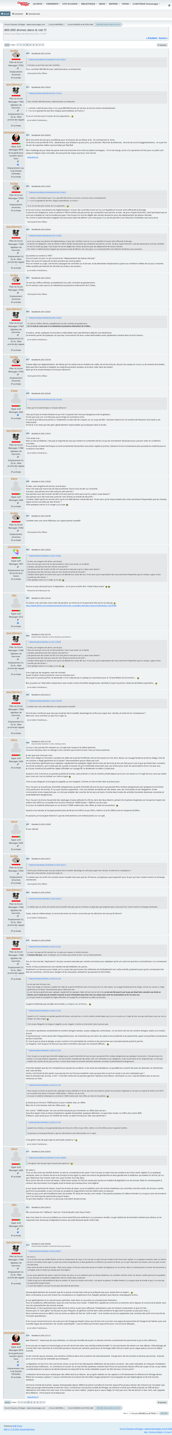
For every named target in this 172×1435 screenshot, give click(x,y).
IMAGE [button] (102, 4)
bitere (14, 478)
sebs (14, 595)
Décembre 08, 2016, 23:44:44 (41, 229)
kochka (14, 50)
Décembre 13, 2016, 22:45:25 (41, 892)
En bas (7, 45)
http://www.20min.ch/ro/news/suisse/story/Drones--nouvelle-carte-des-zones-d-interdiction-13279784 (71, 605)
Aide (145, 1432)
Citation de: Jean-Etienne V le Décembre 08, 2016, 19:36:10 (47, 192)
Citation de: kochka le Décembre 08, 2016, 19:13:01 (45, 93)
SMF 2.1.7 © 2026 (11, 1429)
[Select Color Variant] (169, 5)
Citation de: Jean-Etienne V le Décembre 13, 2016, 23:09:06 (47, 1158)
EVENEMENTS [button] (52, 4)
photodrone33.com (14, 132)
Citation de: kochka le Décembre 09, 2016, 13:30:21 (45, 318)
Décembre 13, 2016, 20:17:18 (41, 634)
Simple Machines (27, 1429)
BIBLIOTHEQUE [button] (88, 4)
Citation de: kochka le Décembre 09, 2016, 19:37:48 (45, 399)
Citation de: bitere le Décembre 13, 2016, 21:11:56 (45, 946)
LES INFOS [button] (38, 4)
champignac (14, 546)
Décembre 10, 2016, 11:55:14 (41, 433)
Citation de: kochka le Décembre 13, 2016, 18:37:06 (45, 701)
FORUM (125, 4)
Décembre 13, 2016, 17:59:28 (41, 481)
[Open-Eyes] (18, 415)
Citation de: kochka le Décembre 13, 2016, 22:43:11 (45, 898)
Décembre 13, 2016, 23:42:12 (41, 1207)
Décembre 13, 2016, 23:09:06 (41, 940)
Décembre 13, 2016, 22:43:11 (41, 859)
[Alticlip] (18, 165)
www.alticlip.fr (32, 157)
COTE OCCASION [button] (70, 4)
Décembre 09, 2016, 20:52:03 (41, 393)
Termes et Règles (156, 1432)
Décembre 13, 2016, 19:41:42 (41, 598)
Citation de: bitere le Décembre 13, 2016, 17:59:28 (45, 556)
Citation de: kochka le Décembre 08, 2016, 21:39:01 (45, 235)
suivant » (163, 38)
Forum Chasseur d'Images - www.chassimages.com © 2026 (146, 1428)
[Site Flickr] (18, 623)
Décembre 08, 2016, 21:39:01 (41, 186)
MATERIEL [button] (114, 4)
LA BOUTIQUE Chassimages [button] (146, 4)
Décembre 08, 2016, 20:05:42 (41, 135)
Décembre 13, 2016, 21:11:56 (41, 741)
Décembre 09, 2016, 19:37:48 (41, 359)
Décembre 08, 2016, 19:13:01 (41, 53)
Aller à (125, 1413)
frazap (14, 390)
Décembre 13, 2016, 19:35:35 (41, 550)
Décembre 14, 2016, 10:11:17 (41, 1335)
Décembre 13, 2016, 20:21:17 (41, 695)
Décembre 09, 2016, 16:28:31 (41, 312)
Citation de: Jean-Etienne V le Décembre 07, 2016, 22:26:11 (47, 59)
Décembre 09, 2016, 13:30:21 (41, 278)
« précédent (151, 38)
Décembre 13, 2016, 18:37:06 (41, 516)
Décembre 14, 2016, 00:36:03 (41, 1244)
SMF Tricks (17, 1426)
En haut (7, 1402)
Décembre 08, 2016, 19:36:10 (41, 87)
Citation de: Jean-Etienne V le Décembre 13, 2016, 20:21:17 (47, 865)
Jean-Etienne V (14, 84)
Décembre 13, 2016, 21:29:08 (41, 824)
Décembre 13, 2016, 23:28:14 (41, 1151)
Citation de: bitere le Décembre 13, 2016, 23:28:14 (45, 1251)
